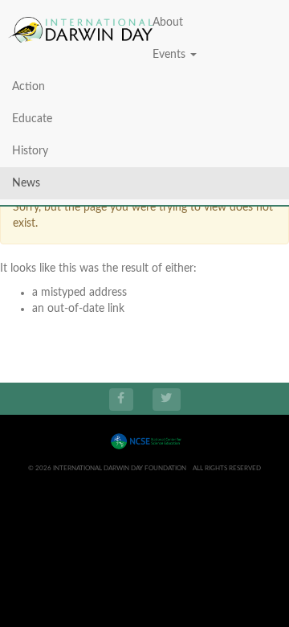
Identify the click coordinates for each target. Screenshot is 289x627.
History (30, 151)
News (26, 183)
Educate (32, 119)
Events (171, 54)
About (168, 22)
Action (28, 86)
